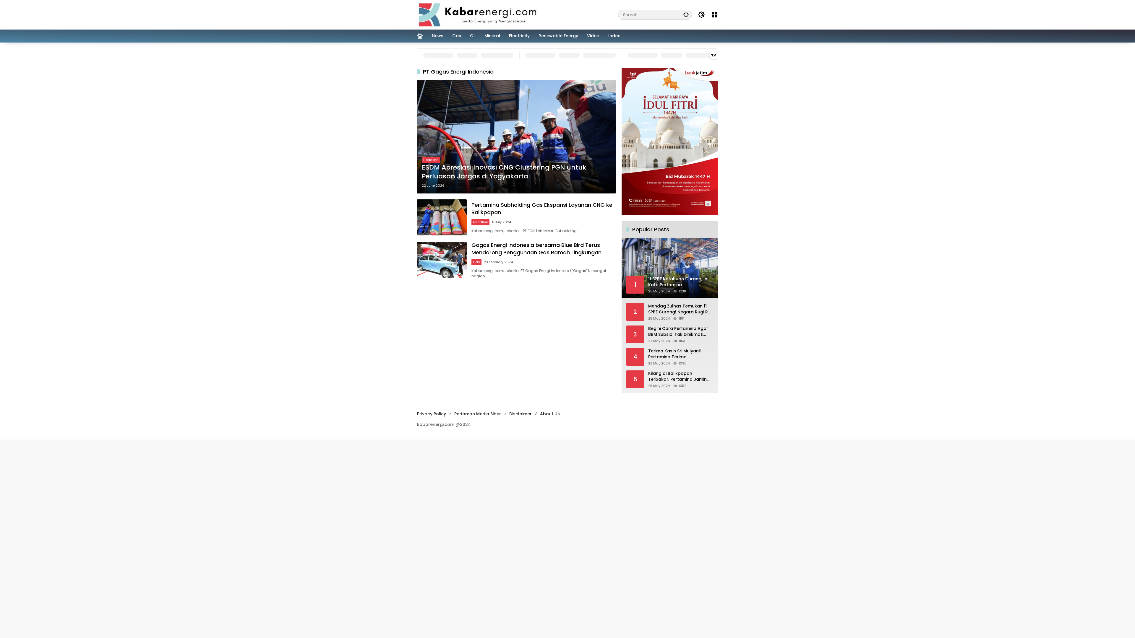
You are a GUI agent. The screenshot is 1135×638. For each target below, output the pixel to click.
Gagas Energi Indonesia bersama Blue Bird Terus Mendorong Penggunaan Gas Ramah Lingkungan (536, 248)
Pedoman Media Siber (477, 414)
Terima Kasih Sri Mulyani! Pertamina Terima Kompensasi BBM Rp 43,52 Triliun (676, 354)
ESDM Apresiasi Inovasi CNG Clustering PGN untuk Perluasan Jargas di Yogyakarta (504, 172)
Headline (430, 159)
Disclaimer (520, 414)
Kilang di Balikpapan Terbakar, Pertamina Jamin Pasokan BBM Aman (677, 376)
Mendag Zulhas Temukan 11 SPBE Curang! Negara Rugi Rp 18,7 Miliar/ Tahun (679, 309)
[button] (686, 14)
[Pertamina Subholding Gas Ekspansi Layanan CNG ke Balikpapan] (442, 217)
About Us (550, 414)
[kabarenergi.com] (479, 14)
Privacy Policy (431, 414)
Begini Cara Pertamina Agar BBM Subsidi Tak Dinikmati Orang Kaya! (678, 331)
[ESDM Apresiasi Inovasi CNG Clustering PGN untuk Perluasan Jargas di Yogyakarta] (516, 136)
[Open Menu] (714, 14)
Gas (476, 262)
